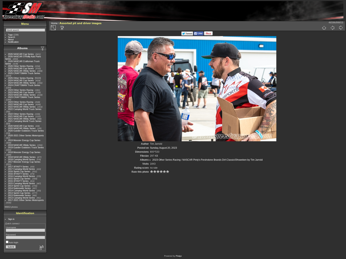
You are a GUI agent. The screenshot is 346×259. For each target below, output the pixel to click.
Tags (10, 35)
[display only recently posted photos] (42, 48)
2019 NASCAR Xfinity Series (22, 145)
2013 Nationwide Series (19, 195)
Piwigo (179, 256)
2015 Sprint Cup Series (19, 178)
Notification (13, 42)
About (11, 39)
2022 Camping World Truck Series (24, 109)
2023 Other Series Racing (20, 102)
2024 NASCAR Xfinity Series (22, 83)
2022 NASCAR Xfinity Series (22, 107)
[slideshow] (62, 27)
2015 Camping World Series (21, 183)
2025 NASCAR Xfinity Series (22, 71)
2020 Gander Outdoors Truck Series (26, 131)
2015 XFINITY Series (18, 181)
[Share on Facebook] (198, 34)
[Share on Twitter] (187, 34)
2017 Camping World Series (21, 169)
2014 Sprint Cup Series (19, 186)
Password (11, 234)
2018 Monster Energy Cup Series (24, 152)
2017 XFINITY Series (18, 166)
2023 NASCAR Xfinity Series (22, 95)
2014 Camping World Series (21, 190)
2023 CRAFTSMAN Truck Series (24, 97)
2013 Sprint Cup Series (19, 193)
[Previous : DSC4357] (332, 27)
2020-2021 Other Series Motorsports (26, 135)
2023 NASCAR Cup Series (21, 92)
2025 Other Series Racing (20, 78)
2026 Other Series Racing (20, 66)
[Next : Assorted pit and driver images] (341, 27)
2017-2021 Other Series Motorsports (26, 200)
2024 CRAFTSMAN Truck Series (24, 85)
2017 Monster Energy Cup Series (24, 162)
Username (11, 227)
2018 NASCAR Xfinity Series (22, 157)
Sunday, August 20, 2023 (163, 147)
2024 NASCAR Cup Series (21, 80)
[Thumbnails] (324, 27)
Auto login (13, 242)
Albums (22, 48)
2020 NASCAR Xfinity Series (22, 128)
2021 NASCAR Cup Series (21, 116)
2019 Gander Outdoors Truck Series (26, 147)
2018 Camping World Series (21, 159)
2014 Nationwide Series (19, 188)
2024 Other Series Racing (20, 90)
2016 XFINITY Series (18, 174)
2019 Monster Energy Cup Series (24, 140)
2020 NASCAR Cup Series (21, 126)
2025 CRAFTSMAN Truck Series (24, 73)
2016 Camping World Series (21, 176)
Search (11, 37)
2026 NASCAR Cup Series (21, 54)
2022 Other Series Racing (20, 114)
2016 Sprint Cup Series (19, 171)
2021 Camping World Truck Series (24, 121)
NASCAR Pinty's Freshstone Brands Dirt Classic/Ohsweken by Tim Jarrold (222, 159)
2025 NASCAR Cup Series (21, 68)
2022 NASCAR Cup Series (21, 104)
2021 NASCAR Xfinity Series (22, 119)
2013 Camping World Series (21, 198)
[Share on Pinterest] (208, 34)
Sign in (11, 219)
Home (54, 23)
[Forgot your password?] (41, 247)
